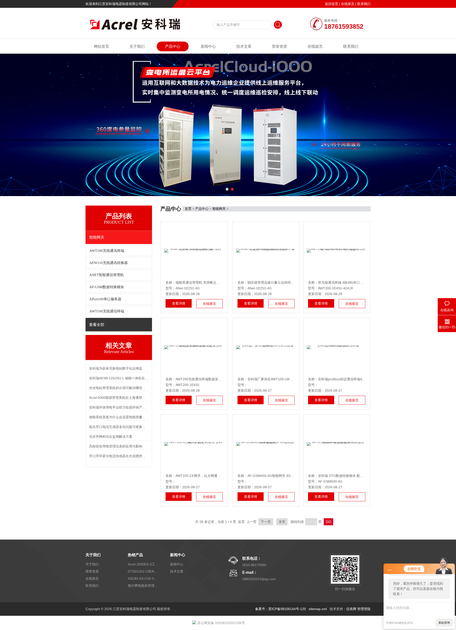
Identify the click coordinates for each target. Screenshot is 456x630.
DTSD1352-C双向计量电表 (143, 571)
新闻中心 (208, 46)
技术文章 (244, 46)
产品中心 (172, 46)
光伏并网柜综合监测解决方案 (110, 436)
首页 (188, 209)
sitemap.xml (318, 609)
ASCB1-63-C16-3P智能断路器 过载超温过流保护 (143, 578)
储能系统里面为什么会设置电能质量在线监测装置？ (118, 417)
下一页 (266, 522)
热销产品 (135, 555)
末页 (282, 522)
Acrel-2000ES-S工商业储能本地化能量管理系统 (143, 564)
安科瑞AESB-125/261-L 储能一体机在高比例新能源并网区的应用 (118, 378)
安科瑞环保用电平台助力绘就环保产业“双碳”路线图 (118, 407)
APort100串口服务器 (105, 299)
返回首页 (331, 4)
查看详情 (178, 303)
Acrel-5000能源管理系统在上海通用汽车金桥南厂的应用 (118, 398)
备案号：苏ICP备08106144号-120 (280, 609)
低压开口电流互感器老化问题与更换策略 (118, 427)
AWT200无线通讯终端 (106, 251)
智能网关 (219, 209)
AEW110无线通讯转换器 (108, 263)
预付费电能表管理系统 (143, 586)
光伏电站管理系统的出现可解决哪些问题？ (118, 388)
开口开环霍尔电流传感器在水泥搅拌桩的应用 (118, 456)
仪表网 (351, 609)
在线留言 (347, 4)
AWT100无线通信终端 (106, 311)
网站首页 (101, 46)
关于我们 (137, 46)
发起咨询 (444, 622)
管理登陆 (363, 609)
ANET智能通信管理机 (106, 275)
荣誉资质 (279, 46)
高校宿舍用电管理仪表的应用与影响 (115, 446)
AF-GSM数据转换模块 (106, 287)
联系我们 (363, 4)
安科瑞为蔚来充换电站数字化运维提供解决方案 (118, 368)
